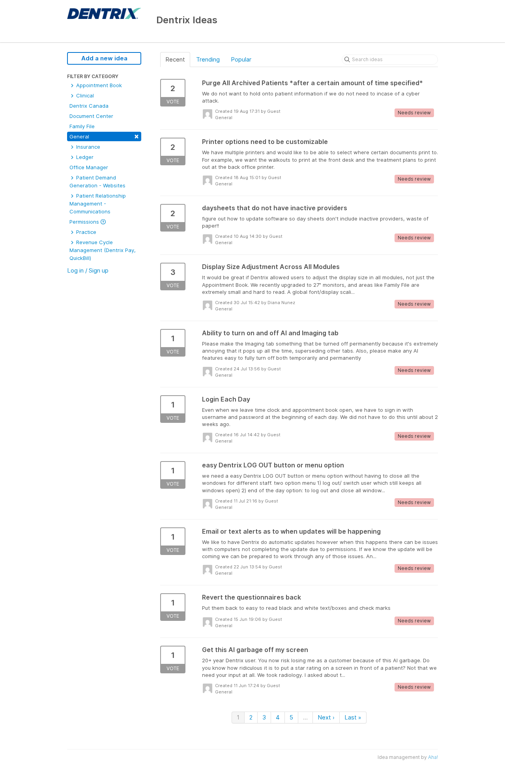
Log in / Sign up (87, 270)
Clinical (84, 95)
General (104, 136)
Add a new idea (104, 58)
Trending (208, 59)
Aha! (433, 757)
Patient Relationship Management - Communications (97, 203)
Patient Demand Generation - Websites (97, 181)
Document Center (91, 116)
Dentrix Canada (88, 106)
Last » (352, 717)
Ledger (84, 157)
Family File (82, 126)
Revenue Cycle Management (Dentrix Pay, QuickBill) (102, 250)
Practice (85, 232)
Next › (326, 717)
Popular (241, 59)
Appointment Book (98, 85)
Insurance (87, 147)
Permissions (85, 222)
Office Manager (88, 167)
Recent (175, 59)
